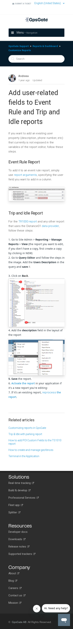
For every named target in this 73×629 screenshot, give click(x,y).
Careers (13, 588)
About (12, 573)
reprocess (49, 392)
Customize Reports (19, 50)
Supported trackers (20, 554)
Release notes (17, 546)
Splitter (13, 512)
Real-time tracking (19, 483)
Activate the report (23, 383)
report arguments (25, 175)
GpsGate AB (19, 622)
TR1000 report (28, 221)
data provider (50, 226)
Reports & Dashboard (45, 46)
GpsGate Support (18, 46)
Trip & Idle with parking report (25, 434)
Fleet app (14, 505)
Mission (13, 602)
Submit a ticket (22, 4)
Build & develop (18, 490)
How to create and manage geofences (30, 449)
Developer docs (18, 532)
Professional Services (22, 497)
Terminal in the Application (23, 456)
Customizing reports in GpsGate (27, 427)
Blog (11, 580)
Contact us (15, 595)
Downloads (15, 539)
